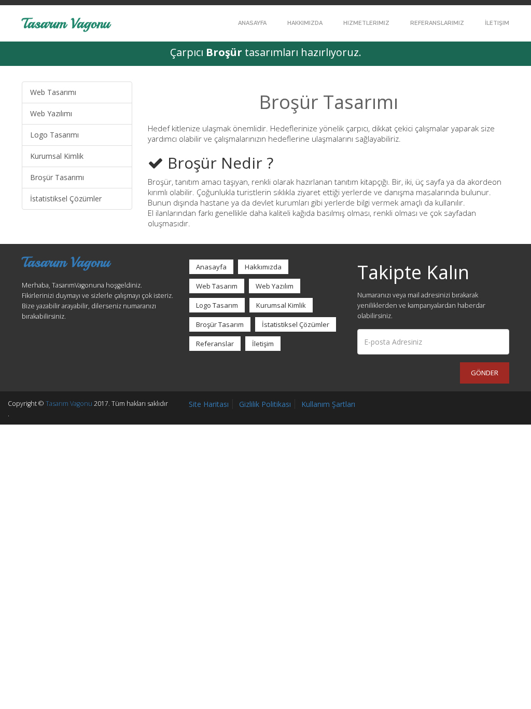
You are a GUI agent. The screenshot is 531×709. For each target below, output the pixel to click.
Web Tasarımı (53, 92)
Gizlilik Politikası (265, 404)
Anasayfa (252, 23)
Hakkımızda (305, 23)
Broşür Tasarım (220, 324)
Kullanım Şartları (328, 404)
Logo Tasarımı (54, 135)
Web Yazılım (275, 286)
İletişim (497, 23)
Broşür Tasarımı (57, 177)
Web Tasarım (216, 286)
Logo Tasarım (217, 305)
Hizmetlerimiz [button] (366, 23)
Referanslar (215, 343)
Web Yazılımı (51, 113)
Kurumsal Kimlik (56, 156)
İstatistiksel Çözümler (66, 198)
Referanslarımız (437, 23)
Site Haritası (209, 404)
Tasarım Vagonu (66, 22)
